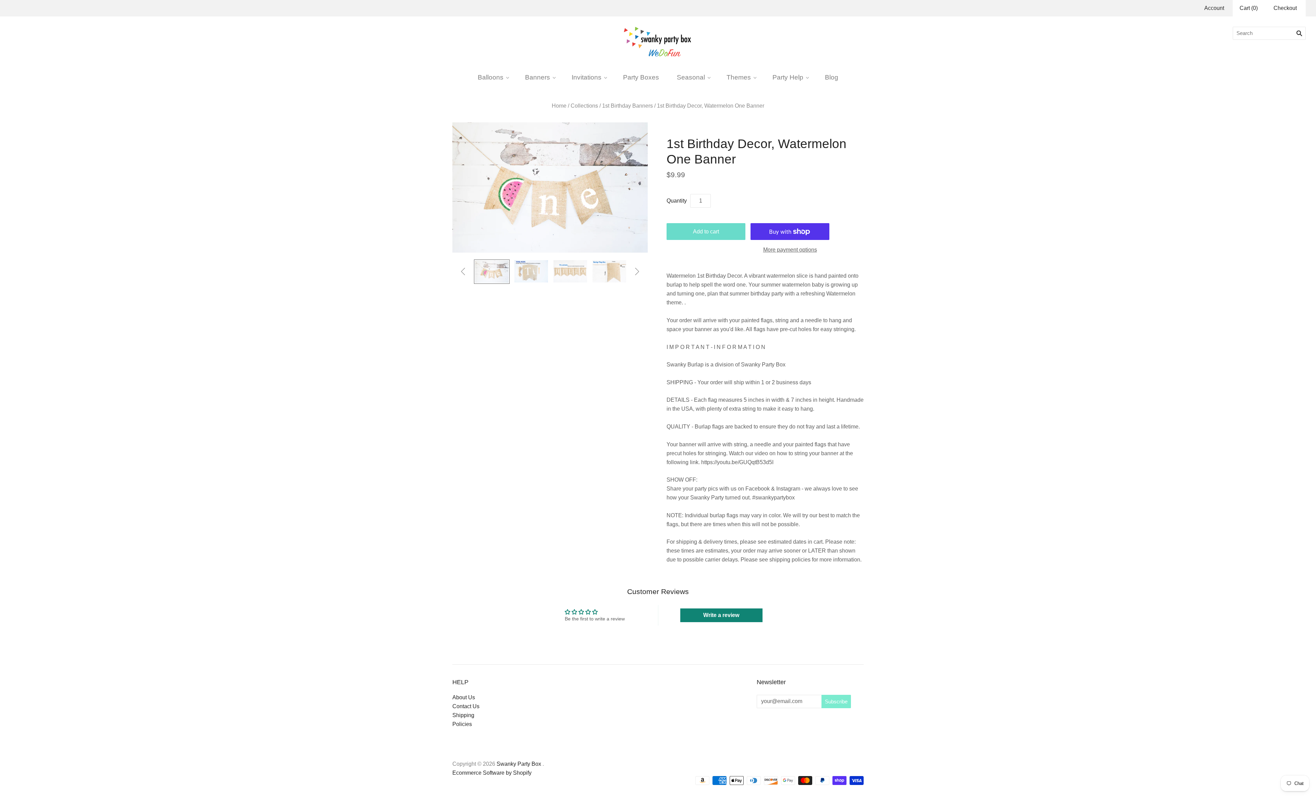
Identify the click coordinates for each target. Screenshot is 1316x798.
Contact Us (465, 706)
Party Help (787, 77)
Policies (462, 724)
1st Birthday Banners (627, 106)
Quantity (677, 201)
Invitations (586, 77)
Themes (739, 77)
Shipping (463, 715)
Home (559, 106)
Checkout (1285, 8)
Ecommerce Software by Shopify (492, 773)
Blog (831, 77)
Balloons (490, 77)
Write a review (721, 615)
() (1249, 8)
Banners (537, 77)
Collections (584, 106)
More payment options (790, 250)
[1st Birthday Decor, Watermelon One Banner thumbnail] (492, 271)
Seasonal (691, 77)
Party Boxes (641, 77)
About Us (463, 697)
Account (1214, 8)
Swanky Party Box (519, 764)
